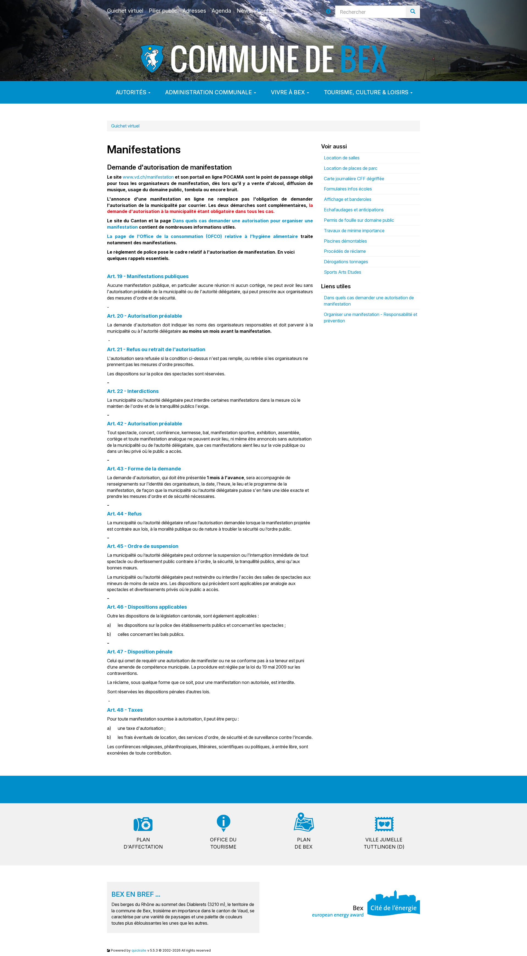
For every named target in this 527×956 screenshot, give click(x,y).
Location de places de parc (350, 168)
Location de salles (342, 157)
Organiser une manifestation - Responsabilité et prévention (370, 317)
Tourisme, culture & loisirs (367, 92)
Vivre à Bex (288, 92)
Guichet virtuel (125, 126)
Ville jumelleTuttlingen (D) (384, 843)
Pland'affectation (143, 843)
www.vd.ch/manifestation (148, 177)
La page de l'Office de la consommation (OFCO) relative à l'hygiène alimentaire (202, 236)
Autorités (132, 92)
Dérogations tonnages (346, 261)
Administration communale (209, 92)
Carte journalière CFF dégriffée (354, 178)
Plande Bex (304, 843)
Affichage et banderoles (347, 199)
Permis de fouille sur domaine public (359, 220)
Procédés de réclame (345, 251)
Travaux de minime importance (354, 230)
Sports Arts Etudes (342, 272)
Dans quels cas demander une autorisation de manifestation (369, 301)
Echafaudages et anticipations (354, 209)
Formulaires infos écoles (348, 189)
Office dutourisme (223, 843)
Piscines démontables (345, 241)
